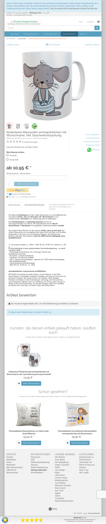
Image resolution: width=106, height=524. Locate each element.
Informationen (40, 454)
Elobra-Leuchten (62, 465)
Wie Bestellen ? (37, 473)
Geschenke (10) (85, 462)
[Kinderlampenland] (23, 22)
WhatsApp (96, 150)
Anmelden (90, 22)
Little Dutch (60, 475)
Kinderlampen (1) (86, 457)
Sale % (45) (83, 470)
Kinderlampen (30, 34)
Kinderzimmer (50, 34)
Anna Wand (60, 460)
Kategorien (86, 454)
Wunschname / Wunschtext (18, 174)
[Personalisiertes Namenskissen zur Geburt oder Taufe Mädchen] (28, 414)
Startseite (15, 34)
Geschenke (69, 34)
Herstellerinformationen (34, 205)
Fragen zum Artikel (93, 145)
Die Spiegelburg (62, 462)
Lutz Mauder (60, 483)
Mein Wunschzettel (14, 467)
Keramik (13, 155)
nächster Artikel (92, 45)
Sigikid (57, 493)
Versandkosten (94, 513)
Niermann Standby (63, 485)
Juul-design (60, 470)
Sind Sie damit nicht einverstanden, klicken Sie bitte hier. (74, 8)
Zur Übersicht (54, 45)
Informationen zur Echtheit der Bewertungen (79, 521)
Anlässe (82, 467)
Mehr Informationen (31, 383)
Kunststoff (14, 160)
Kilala (57, 473)
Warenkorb (11, 460)
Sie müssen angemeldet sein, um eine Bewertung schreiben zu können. (44, 303)
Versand (34, 465)
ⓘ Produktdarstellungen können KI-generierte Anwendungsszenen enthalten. (61, 207)
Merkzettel (10, 465)
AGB (32, 460)
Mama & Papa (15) (86, 465)
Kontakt (9, 457)
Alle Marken (60, 457)
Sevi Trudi (59, 491)
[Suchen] (97, 28)
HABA (57, 467)
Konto (8, 462)
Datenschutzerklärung (40, 462)
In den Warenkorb (27, 184)
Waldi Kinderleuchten (64, 501)
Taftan (57, 496)
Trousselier (59, 498)
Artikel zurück (13, 45)
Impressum (35, 457)
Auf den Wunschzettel (92, 141)
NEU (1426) (84, 473)
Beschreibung (14, 205)
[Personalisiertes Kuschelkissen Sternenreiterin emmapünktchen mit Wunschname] (77, 414)
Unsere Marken (65, 454)
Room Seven (60, 488)
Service (11, 454)
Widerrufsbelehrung (39, 467)
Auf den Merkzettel (93, 138)
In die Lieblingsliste (93, 135)
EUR (80, 22)
